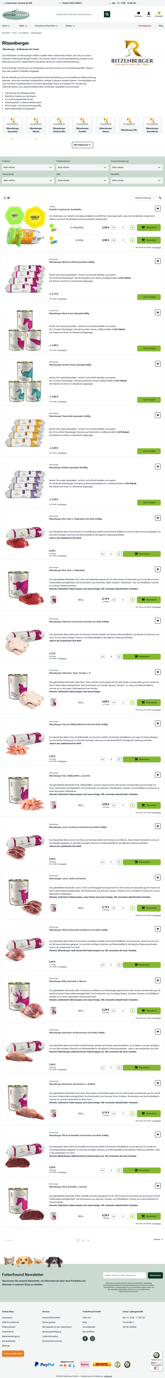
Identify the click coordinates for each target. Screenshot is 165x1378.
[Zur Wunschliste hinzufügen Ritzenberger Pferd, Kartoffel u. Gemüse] (158, 1186)
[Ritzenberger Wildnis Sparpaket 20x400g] (25, 484)
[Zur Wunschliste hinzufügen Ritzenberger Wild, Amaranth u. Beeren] (158, 980)
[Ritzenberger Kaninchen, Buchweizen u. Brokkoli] (25, 1101)
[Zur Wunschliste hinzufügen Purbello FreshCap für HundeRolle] (158, 208)
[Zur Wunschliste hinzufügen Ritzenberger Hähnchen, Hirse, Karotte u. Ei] (158, 672)
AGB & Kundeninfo (10, 1322)
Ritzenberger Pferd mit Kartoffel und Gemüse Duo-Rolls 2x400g (78, 1135)
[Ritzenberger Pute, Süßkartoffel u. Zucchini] (25, 793)
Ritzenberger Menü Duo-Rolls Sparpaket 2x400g (71, 262)
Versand (158, 247)
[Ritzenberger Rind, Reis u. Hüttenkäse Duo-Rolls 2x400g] (25, 536)
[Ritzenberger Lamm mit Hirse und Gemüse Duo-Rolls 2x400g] (25, 844)
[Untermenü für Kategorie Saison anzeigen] (74, 26)
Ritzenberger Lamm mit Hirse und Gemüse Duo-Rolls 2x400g (77, 827)
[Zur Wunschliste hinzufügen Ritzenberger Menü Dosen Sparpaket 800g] (158, 312)
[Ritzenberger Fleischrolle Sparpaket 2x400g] (25, 433)
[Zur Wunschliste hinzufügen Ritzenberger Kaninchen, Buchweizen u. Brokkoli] (158, 1083)
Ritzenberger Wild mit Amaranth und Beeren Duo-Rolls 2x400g (78, 930)
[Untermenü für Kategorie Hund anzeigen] (9, 26)
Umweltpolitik (89, 1327)
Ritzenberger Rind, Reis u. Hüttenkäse (67, 570)
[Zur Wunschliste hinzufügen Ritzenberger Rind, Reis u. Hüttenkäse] (158, 569)
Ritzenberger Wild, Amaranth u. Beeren (67, 981)
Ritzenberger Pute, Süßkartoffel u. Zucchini (69, 776)
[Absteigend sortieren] (160, 198)
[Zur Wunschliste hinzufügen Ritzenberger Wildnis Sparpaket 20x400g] (158, 466)
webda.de (108, 1376)
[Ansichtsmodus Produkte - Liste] (4, 198)
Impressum (7, 1317)
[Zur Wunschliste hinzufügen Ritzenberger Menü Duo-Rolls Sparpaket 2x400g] (158, 261)
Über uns (87, 1317)
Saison (69, 26)
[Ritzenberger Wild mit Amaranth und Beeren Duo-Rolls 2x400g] (25, 947)
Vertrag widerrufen (13, 1353)
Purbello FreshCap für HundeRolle (65, 209)
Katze (22, 26)
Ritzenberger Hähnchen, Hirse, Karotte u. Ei (70, 673)
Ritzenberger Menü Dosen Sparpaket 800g (69, 313)
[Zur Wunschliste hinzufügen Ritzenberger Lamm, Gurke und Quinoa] (158, 877)
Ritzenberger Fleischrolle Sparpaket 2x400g (69, 416)
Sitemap (6, 1345)
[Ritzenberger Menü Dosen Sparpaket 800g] (25, 330)
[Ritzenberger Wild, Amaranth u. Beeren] (25, 998)
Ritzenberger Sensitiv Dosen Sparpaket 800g (70, 365)
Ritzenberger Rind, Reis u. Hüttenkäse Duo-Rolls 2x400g (75, 519)
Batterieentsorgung (11, 1336)
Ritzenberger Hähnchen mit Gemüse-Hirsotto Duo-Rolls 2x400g (79, 622)
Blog (161, 26)
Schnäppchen (144, 26)
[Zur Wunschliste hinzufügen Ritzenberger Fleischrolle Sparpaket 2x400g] (158, 415)
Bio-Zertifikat (88, 1331)
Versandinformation (51, 1317)
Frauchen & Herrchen (45, 26)
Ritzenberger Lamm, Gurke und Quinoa (67, 879)
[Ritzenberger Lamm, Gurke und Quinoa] (25, 895)
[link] (8, 1240)
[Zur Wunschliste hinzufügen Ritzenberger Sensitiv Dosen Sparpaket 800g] (158, 364)
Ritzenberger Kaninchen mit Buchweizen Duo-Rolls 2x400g (76, 1033)
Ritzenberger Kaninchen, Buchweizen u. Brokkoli (72, 1084)
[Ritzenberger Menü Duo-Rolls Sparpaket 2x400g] (25, 279)
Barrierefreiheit (8, 1341)
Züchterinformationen (52, 1341)
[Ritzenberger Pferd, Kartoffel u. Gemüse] (25, 1204)
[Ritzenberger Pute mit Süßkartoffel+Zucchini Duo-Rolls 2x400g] (25, 741)
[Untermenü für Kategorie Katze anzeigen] (26, 26)
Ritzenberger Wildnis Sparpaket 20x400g (68, 468)
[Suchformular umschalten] (107, 14)
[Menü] (160, 1352)
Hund (4, 26)
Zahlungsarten (49, 1322)
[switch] (156, 1368)
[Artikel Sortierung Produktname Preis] (144, 198)
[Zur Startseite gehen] (16, 14)
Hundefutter (24, 33)
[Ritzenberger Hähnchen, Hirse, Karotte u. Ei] (25, 690)
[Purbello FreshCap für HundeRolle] (25, 226)
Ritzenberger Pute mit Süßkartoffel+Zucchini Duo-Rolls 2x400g (78, 724)
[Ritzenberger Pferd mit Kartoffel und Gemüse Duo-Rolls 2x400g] (25, 1152)
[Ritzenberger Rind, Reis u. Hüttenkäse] (25, 587)
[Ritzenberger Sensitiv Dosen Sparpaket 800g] (25, 382)
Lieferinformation (50, 1336)
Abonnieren (155, 1275)
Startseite (6, 33)
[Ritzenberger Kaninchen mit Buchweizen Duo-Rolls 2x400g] (25, 1050)
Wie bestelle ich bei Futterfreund (56, 1327)
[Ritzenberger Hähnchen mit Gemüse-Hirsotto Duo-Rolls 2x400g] (25, 639)
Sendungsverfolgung (51, 1331)
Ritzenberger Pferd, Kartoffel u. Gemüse (68, 1187)
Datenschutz (8, 1331)
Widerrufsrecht (8, 1327)
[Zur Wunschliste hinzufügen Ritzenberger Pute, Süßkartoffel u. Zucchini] (158, 775)
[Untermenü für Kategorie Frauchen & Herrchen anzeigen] (57, 26)
